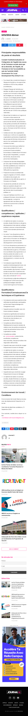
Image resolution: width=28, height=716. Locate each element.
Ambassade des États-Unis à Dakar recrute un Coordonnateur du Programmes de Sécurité (14, 539)
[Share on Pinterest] (19, 45)
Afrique (15, 705)
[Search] (23, 10)
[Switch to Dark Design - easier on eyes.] (25, 10)
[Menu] (3, 10)
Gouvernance (7, 705)
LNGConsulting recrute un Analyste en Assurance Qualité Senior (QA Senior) (12, 491)
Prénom (4, 560)
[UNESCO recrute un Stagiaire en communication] (14, 504)
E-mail (3, 566)
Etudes (23, 14)
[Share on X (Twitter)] (12, 45)
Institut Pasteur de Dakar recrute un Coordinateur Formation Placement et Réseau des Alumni (12, 467)
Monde (21, 705)
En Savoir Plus (13, 5)
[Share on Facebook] (5, 45)
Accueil (3, 27)
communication (10, 336)
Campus (4, 31)
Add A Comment (14, 549)
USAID (19, 276)
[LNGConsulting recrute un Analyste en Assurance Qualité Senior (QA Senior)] (14, 481)
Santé (17, 14)
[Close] (26, 4)
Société (10, 14)
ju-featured (5, 422)
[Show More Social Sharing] (24, 45)
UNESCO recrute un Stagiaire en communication (11, 514)
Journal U (8, 38)
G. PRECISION (19, 711)
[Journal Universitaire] (13, 10)
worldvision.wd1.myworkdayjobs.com (13, 417)
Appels (4, 14)
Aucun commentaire (7, 41)
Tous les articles (14, 707)
